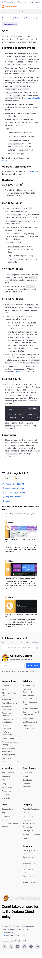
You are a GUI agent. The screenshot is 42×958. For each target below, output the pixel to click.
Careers (26, 813)
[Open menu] (38, 6)
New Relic (6, 798)
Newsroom (27, 820)
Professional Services (31, 834)
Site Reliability (28, 718)
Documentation (7, 18)
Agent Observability (10, 703)
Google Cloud (7, 784)
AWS (3, 780)
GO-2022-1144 (18, 372)
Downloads (27, 780)
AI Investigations (8, 755)
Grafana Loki (19, 18)
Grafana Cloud (22, 912)
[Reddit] (37, 946)
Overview (5, 686)
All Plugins (6, 776)
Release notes (30, 18)
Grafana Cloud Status (10, 762)
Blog (3, 813)
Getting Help (28, 831)
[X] (11, 946)
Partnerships (28, 816)
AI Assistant (6, 699)
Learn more (34, 2)
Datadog (5, 794)
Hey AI (25, 838)
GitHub (25, 776)
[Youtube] (31, 946)
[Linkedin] (17, 946)
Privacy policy (29, 671)
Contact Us (27, 827)
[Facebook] (4, 946)
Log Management (30, 722)
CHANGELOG (8, 161)
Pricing (4, 689)
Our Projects (28, 773)
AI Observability (29, 686)
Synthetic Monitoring (10, 738)
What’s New (6, 758)
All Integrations (8, 773)
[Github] (24, 946)
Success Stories (29, 823)
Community (6, 816)
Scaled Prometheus (30, 708)
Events (4, 820)
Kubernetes (6, 791)
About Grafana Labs (31, 809)
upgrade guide (34, 98)
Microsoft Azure (8, 787)
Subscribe (33, 665)
